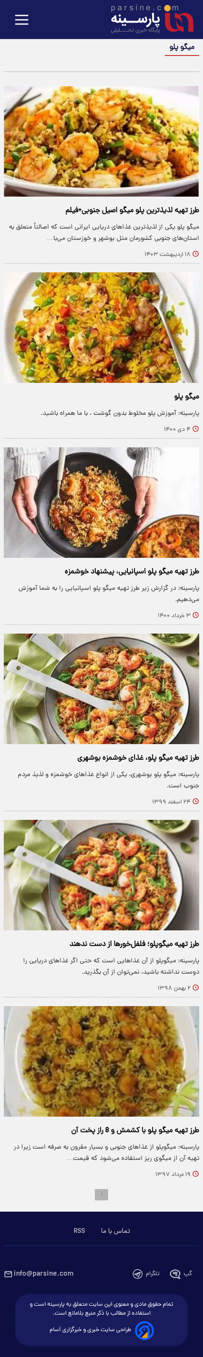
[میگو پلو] (101, 327)
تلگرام (153, 1274)
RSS (79, 1231)
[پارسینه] (147, 20)
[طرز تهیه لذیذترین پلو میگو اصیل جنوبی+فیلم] (101, 141)
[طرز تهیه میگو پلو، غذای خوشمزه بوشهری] (101, 689)
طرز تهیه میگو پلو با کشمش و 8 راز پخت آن (135, 1130)
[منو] (21, 20)
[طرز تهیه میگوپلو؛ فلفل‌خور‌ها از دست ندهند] (101, 875)
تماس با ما (115, 1231)
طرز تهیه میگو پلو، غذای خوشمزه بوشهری (138, 758)
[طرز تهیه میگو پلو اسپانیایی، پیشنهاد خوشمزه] (101, 502)
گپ (188, 1274)
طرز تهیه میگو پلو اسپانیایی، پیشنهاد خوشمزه (132, 572)
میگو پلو (186, 397)
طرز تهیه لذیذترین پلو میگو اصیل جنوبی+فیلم (132, 210)
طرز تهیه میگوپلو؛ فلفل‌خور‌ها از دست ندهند (134, 944)
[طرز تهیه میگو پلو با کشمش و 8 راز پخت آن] (101, 1061)
